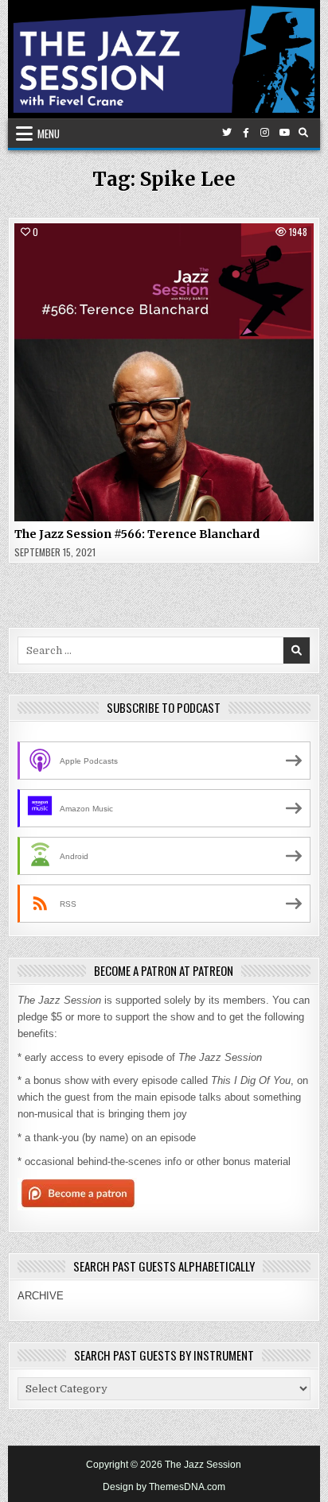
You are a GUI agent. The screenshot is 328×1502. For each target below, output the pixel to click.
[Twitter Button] (227, 133)
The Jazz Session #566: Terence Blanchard (137, 534)
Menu (48, 133)
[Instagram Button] (265, 133)
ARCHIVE (41, 1296)
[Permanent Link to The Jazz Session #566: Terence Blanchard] (163, 372)
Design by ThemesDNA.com (164, 1486)
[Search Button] (303, 133)
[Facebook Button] (246, 133)
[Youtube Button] (284, 133)
